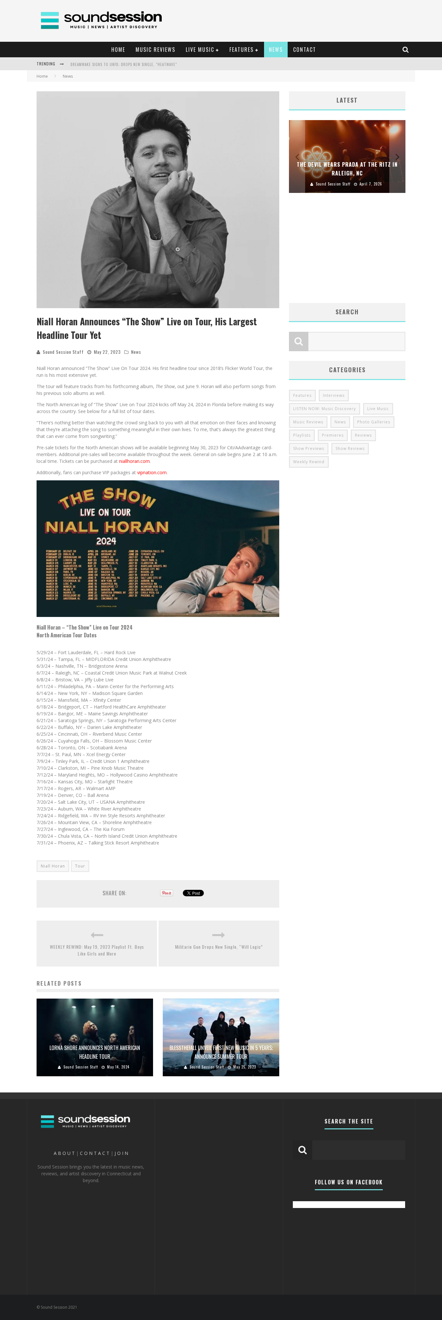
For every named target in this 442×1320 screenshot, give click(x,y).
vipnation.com (152, 472)
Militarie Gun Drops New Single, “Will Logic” (219, 946)
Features (302, 395)
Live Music (378, 408)
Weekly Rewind (309, 461)
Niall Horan (53, 866)
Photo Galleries (373, 422)
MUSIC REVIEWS (155, 49)
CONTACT (304, 49)
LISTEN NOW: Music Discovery (324, 408)
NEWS (276, 49)
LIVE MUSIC (200, 49)
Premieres (333, 435)
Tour (80, 866)
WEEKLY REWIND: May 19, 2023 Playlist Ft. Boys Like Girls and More (97, 950)
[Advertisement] (294, 17)
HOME (118, 49)
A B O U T (64, 1153)
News (136, 351)
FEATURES (241, 49)
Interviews (334, 395)
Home (42, 76)
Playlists (302, 435)
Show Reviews (350, 448)
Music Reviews (308, 422)
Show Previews (308, 448)
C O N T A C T (94, 1153)
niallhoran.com (134, 461)
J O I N (121, 1153)
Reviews (363, 435)
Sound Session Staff (63, 351)
